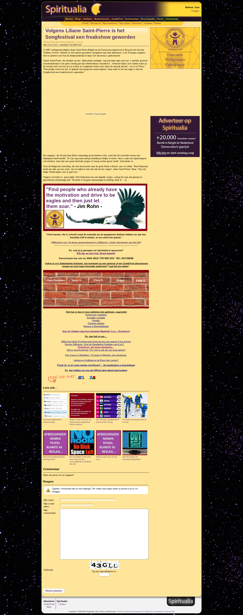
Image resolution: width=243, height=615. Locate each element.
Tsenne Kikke (52, 45)
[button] (54, 590)
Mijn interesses (110, 23)
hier (136, 488)
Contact (62, 604)
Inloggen (195, 11)
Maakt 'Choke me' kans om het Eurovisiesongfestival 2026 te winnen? (80, 422)
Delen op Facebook (82, 376)
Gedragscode (138, 611)
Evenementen (132, 19)
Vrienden (148, 23)
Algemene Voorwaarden (154, 611)
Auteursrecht (170, 611)
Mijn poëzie (124, 23)
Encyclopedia (148, 19)
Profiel (85, 23)
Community (172, 19)
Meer (49, 607)
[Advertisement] (175, 92)
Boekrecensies (101, 19)
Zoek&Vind (117, 19)
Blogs (78, 19)
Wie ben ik (95, 23)
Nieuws (69, 19)
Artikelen (87, 19)
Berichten (137, 23)
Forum (160, 19)
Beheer (157, 23)
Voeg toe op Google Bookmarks (93, 376)
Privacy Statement (125, 611)
